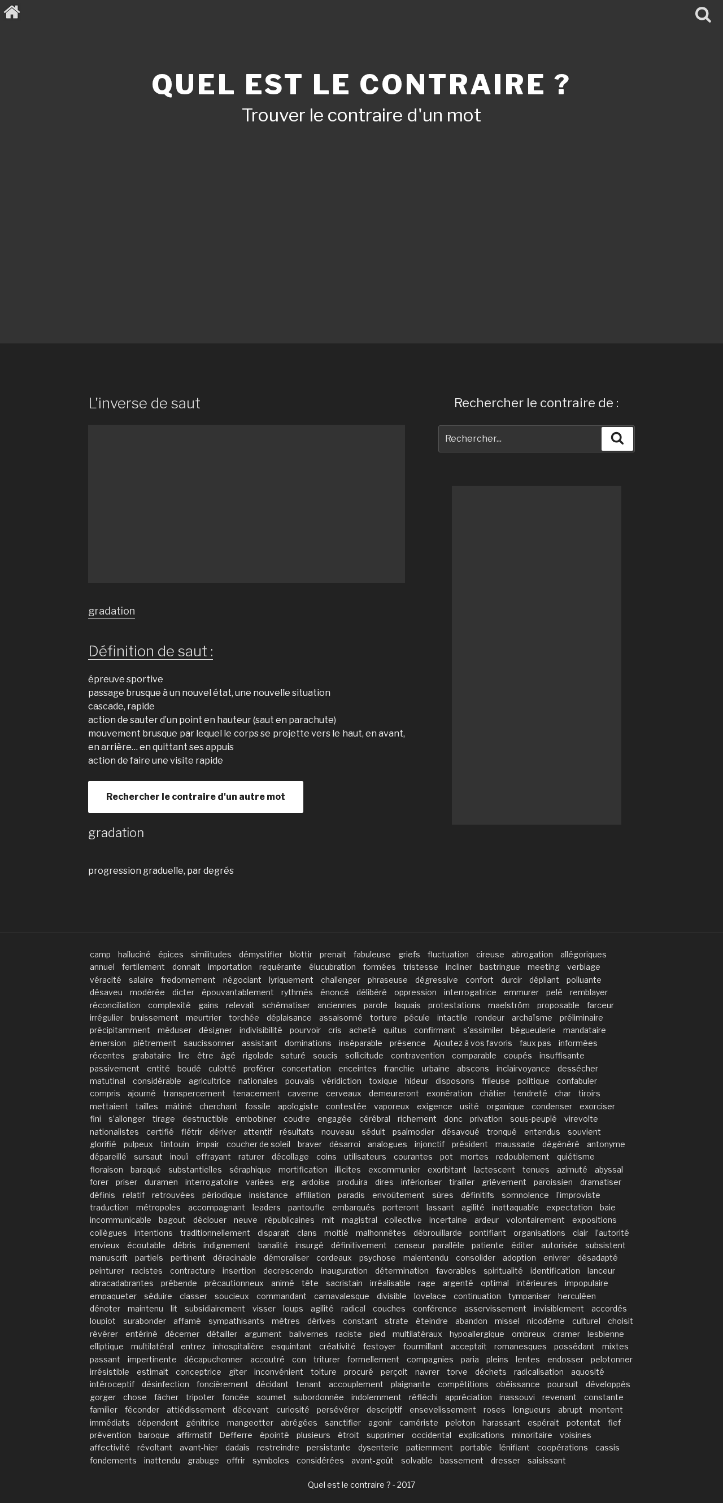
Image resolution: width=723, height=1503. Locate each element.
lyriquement (291, 979)
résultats (297, 1131)
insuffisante (562, 1055)
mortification (303, 1169)
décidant (272, 1384)
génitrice (203, 1422)
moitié (336, 1233)
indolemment (376, 1397)
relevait (240, 1005)
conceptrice (198, 1371)
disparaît (274, 1233)
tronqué (502, 1131)
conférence (435, 1308)
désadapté (597, 1257)
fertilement (143, 966)
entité (158, 1068)
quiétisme (576, 1156)
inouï (179, 1156)
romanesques (520, 1346)
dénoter (105, 1308)
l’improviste (578, 1195)
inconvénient (278, 1371)
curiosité (293, 1409)
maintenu (145, 1308)
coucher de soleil (258, 1144)
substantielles (195, 1169)
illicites (348, 1169)
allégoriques (583, 954)
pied (377, 1334)
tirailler (461, 1182)
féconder (142, 1409)
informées (578, 1043)
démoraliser (286, 1257)
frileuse (496, 1081)
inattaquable (515, 1207)
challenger (340, 979)
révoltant (154, 1447)
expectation (569, 1207)
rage (426, 1283)
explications (481, 1435)
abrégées (299, 1422)
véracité (105, 979)
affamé (187, 1321)
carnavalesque (341, 1296)
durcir (511, 979)
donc (453, 1118)
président (470, 1144)
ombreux (529, 1334)
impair (208, 1144)
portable (476, 1447)
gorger (103, 1397)
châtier (493, 1093)
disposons (454, 1081)
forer (99, 1182)
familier (103, 1409)
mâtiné (178, 1106)
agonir (380, 1422)
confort (479, 979)
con (299, 1359)
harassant (501, 1422)
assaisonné (341, 1017)
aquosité (587, 1371)
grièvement (504, 1182)
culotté (222, 1068)
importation (230, 966)
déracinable (234, 1257)
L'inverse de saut (144, 403)
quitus (395, 1030)
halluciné (134, 954)
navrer (427, 1371)
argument (263, 1334)
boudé (189, 1068)
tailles (147, 1106)
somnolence (525, 1195)
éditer (522, 1245)
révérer (104, 1334)
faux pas (535, 1043)
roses (495, 1409)
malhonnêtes (381, 1233)
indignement (227, 1245)
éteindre (432, 1321)
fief (614, 1422)
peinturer (107, 1270)
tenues (536, 1169)
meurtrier (203, 1017)
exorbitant (447, 1169)
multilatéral (152, 1346)
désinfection (165, 1384)
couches (389, 1308)
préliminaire (581, 1017)
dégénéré (561, 1144)
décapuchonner (213, 1359)
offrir (236, 1460)
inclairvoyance (523, 1068)
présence (408, 1043)
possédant (574, 1346)
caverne (303, 1093)
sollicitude (364, 1055)
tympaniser (529, 1296)
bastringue (500, 966)
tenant (308, 1384)
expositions (594, 1220)
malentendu (425, 1257)
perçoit (394, 1371)
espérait (543, 1422)
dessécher (578, 1068)
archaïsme (532, 1017)
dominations (308, 1043)
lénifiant (514, 1447)
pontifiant (487, 1233)
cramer (566, 1334)
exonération (449, 1093)
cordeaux (334, 1257)
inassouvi (517, 1397)
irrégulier (106, 1017)
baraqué (145, 1169)
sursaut (148, 1156)
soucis (325, 1055)
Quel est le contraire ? (361, 84)
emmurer (521, 992)
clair (580, 1233)
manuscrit (109, 1257)
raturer (251, 1156)
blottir (301, 954)
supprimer (385, 1435)
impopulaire (586, 1283)
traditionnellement (215, 1233)
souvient (584, 1131)
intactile (452, 1017)
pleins (497, 1359)
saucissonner (209, 1043)
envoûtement (398, 1195)
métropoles (158, 1207)
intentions (153, 1233)
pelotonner (612, 1359)
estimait (152, 1371)
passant (105, 1359)
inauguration (344, 1270)
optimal (495, 1283)
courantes (413, 1156)
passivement (115, 1068)
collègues (108, 1233)
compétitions (463, 1384)
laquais (408, 1005)
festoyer (379, 1346)
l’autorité (612, 1233)
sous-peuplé (533, 1118)
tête (310, 1283)
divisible (392, 1296)
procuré (358, 1371)
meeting (544, 966)
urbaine (436, 1068)
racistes (147, 1270)
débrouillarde (437, 1233)
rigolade (258, 1055)
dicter (183, 992)
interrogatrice (470, 992)
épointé (274, 1435)
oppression (415, 992)
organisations (539, 1233)
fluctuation (448, 954)
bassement (462, 1460)
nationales (258, 1081)
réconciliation (115, 1005)
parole (375, 1005)
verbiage (583, 966)
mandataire (584, 1030)
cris (335, 1030)
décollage (290, 1156)
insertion (239, 1270)
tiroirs (589, 1093)
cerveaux (344, 1093)
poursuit (562, 1384)
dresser (505, 1460)
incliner (459, 966)
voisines (575, 1435)
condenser (552, 1106)
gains (208, 1005)
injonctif (430, 1144)
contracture (192, 1270)
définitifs (477, 1195)
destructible (205, 1118)
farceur (600, 1005)
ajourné (142, 1093)
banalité (273, 1245)
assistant (259, 1043)
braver (310, 1144)
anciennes (336, 1005)
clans (307, 1233)
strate (396, 1321)
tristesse (420, 966)
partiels (149, 1257)
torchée (244, 1017)
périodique (222, 1195)
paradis (351, 1195)
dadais (237, 1447)
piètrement (154, 1043)
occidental (431, 1435)
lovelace (430, 1296)
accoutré (267, 1359)
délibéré (371, 992)
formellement (373, 1359)
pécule (417, 1017)
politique (533, 1081)
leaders (266, 1207)
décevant (251, 1409)
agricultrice (210, 1081)
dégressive (436, 979)
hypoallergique (477, 1334)
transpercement (194, 1093)
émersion (108, 1043)
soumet (271, 1397)
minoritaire (532, 1435)
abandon (471, 1321)
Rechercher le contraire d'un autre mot (195, 796)
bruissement (154, 1017)
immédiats (110, 1422)
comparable (474, 1055)
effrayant (213, 1156)
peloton (460, 1422)
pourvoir (305, 1030)
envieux (105, 1245)
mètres (286, 1321)
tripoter (200, 1397)
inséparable (360, 1043)
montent (606, 1409)
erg (287, 1182)
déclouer (210, 1220)
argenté (458, 1283)
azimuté (572, 1169)
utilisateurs (365, 1156)
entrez (193, 1346)
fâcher (166, 1397)
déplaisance (289, 1017)
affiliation (312, 1195)
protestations (454, 1005)
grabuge (203, 1460)
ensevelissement (443, 1409)
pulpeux (138, 1144)
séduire (158, 1296)
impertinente (152, 1359)
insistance (268, 1195)
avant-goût (372, 1460)
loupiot (103, 1321)
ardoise (316, 1182)
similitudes (211, 954)
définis (102, 1195)
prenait (333, 954)
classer (193, 1296)
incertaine (448, 1220)
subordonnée (319, 1397)
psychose (377, 1257)
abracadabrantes (122, 1283)
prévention (110, 1435)
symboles (270, 1460)
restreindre (278, 1447)
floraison (106, 1169)
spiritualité (503, 1270)
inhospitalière (238, 1346)
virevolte (581, 1118)
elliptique (107, 1346)
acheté (362, 1030)
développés (608, 1384)
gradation (111, 611)
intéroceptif (112, 1384)
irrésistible (109, 1371)
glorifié (103, 1144)
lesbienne (605, 1334)
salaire (141, 979)
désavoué (461, 1131)
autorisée (559, 1245)
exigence (434, 1106)
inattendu (162, 1460)
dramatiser (600, 1182)
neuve (246, 1220)
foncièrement (223, 1384)
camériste (418, 1422)
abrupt (570, 1409)
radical (353, 1308)
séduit (373, 1131)
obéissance (518, 1384)
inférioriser (421, 1182)
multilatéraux (417, 1334)
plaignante (410, 1384)
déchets (491, 1371)
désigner (215, 1030)
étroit (348, 1435)
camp (100, 954)
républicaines (290, 1220)
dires (384, 1182)
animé (282, 1283)
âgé (228, 1055)
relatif (134, 1195)
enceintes (357, 1068)
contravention (418, 1055)
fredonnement (188, 979)
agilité (473, 1207)
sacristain (344, 1283)
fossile (258, 1106)
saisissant (547, 1460)
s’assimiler (483, 1030)
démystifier (260, 954)
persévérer (338, 1409)
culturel (586, 1321)
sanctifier (343, 1422)
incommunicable (120, 1220)
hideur (416, 1081)
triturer (326, 1359)
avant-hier (199, 1447)
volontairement (535, 1220)
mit (328, 1220)
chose (135, 1397)
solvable (417, 1460)
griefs (409, 954)
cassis (607, 1447)
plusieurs (313, 1435)
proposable (558, 1005)
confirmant (435, 1030)
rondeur (489, 1017)
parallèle (448, 1245)
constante (604, 1397)
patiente (488, 1245)
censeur (409, 1245)
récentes (107, 1055)
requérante (280, 966)
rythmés (297, 992)
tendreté (530, 1093)
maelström (509, 1005)
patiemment (429, 1447)
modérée (147, 992)
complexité (169, 1005)
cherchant (218, 1106)
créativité (337, 1346)
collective (403, 1220)
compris (105, 1093)
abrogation (532, 954)
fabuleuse (372, 954)
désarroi (344, 1144)
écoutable (146, 1245)
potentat (583, 1422)
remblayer (589, 992)
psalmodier (413, 1131)
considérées (320, 1460)
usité (469, 1106)
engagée (334, 1118)
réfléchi (423, 1397)
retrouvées (173, 1195)
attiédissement (196, 1409)
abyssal (609, 1169)
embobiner (256, 1118)
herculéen (577, 1296)
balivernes (308, 1334)
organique (505, 1106)
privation (486, 1118)
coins (326, 1156)
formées (379, 966)
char (563, 1093)
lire (184, 1055)
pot (446, 1156)
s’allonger (126, 1118)
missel (507, 1321)
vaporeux (392, 1106)
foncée (235, 1397)
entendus (542, 1131)
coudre (297, 1118)
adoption (519, 1257)
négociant (242, 979)
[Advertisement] (361, 219)
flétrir (191, 1131)
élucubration (332, 966)
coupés (518, 1055)
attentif (257, 1131)
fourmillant (423, 1346)
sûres (443, 1195)
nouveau (337, 1131)
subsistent (605, 1245)
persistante (329, 1447)
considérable (157, 1081)
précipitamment (120, 1030)
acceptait (469, 1346)
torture (383, 1017)
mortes (474, 1156)
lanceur (601, 1270)
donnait (186, 966)
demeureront (394, 1093)
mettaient (109, 1106)
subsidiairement (215, 1308)
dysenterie (378, 1447)
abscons (473, 1068)
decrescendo (288, 1270)
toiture (324, 1371)
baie (608, 1207)
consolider (475, 1257)
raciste (349, 1334)
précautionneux (234, 1283)
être (205, 1055)
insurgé (309, 1245)
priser (126, 1182)
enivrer (556, 1257)
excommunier (394, 1169)
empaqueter (113, 1296)
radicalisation (539, 1371)
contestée (346, 1106)
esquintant (291, 1346)
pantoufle (306, 1207)
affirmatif (194, 1435)
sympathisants (236, 1321)
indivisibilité (260, 1030)
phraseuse (388, 979)
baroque (153, 1435)
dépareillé (108, 1156)
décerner (182, 1334)
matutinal (107, 1081)
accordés (609, 1308)
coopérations (562, 1447)
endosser (565, 1359)
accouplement (356, 1384)
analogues (387, 1144)
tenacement (256, 1093)
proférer (259, 1068)
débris (184, 1245)
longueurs (532, 1409)
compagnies (430, 1359)
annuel (102, 966)
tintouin (174, 1144)
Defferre (235, 1435)
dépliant (544, 979)
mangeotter (250, 1422)
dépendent (157, 1422)
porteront (400, 1207)
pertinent (188, 1257)
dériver (223, 1131)
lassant (440, 1207)
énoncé (334, 992)
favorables (456, 1270)
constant (360, 1321)
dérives (321, 1321)
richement (417, 1118)
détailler (222, 1334)
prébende (179, 1283)
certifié (160, 1131)
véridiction (342, 1081)
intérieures (537, 1283)
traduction (109, 1207)
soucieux (232, 1296)
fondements (113, 1460)
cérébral (374, 1118)
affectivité (110, 1447)
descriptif (384, 1409)
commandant (281, 1296)
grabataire (151, 1055)
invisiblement (559, 1308)
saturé (293, 1055)
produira (352, 1182)
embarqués (353, 1207)
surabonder (144, 1321)
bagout (172, 1220)
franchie (399, 1068)
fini (95, 1118)
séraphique (250, 1169)
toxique (383, 1081)
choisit (620, 1321)
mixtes (615, 1346)
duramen (161, 1182)
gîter (238, 1371)
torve (457, 1371)
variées (260, 1182)
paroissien (553, 1182)
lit (174, 1308)
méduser (174, 1030)
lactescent (494, 1169)
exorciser (597, 1106)
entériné (141, 1334)
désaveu (106, 992)
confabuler (577, 1081)
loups (293, 1308)
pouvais (300, 1081)
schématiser (286, 1005)
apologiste (298, 1106)
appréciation (468, 1397)
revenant (559, 1397)
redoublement (523, 1156)
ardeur (486, 1220)
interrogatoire (211, 1182)
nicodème (546, 1321)
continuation (477, 1296)
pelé (554, 992)
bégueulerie (533, 1030)
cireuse (490, 954)
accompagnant (216, 1207)
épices (171, 954)
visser (264, 1308)
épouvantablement (238, 992)
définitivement (359, 1245)
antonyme (606, 1144)
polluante (584, 979)
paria (470, 1359)
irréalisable (390, 1283)
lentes (528, 1359)
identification (555, 1270)
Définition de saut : (150, 651)
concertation (306, 1068)
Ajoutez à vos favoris (472, 1043)
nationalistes (114, 1131)
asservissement (495, 1308)
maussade (515, 1144)
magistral (359, 1220)
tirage (164, 1118)
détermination (402, 1270)
